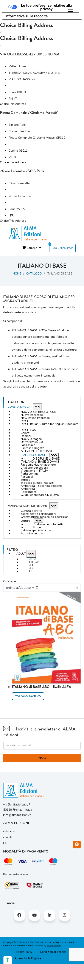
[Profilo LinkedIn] (49, 915)
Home (17, 274)
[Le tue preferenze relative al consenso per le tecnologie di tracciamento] (7, 960)
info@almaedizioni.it (17, 815)
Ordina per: (10, 581)
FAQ (6, 843)
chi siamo (9, 831)
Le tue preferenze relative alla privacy (46, 7)
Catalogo (34, 274)
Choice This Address (13, 104)
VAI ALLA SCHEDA (28, 696)
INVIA (42, 758)
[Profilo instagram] (64, 915)
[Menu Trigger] (70, 9)
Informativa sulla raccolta (26, 16)
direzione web (54, 945)
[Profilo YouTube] (34, 915)
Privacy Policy (23, 952)
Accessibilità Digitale (28, 958)
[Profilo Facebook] (19, 915)
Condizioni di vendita (53, 952)
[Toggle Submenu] (37, 406)
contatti (7, 837)
